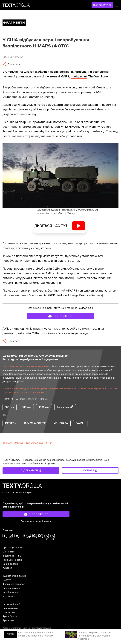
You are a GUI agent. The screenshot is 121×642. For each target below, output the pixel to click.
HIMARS (8, 443)
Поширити (13, 64)
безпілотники (35, 443)
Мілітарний (23, 122)
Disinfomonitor (11, 592)
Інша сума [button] (63, 407)
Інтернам (8, 596)
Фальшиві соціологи (14, 584)
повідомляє (79, 76)
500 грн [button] (26, 407)
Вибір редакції (11, 564)
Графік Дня (9, 612)
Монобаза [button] (61, 423)
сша (49, 443)
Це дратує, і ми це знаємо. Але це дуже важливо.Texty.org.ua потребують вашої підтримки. (35, 357)
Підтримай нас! (11, 604)
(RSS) (12, 551)
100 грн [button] (9, 407)
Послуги (7, 580)
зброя (19, 443)
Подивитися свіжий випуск (36, 521)
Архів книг (9, 620)
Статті (6, 551)
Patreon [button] (10, 423)
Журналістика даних (14, 575)
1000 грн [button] (44, 407)
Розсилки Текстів (12, 559)
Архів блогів (10, 616)
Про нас (7, 547)
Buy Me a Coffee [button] (35, 423)
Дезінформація (11, 588)
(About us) (17, 547)
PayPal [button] (80, 423)
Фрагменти (9, 555)
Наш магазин (10, 608)
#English (7, 567)
